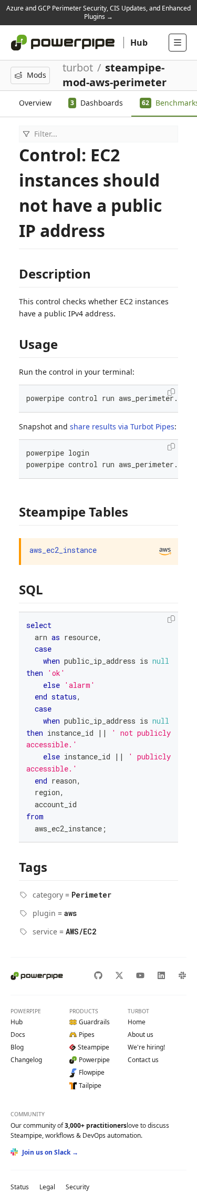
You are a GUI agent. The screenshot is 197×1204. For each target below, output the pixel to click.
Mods (36, 75)
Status (20, 1186)
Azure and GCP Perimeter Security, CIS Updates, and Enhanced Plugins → (98, 12)
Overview (35, 103)
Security (77, 1186)
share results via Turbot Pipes (122, 426)
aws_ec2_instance (63, 550)
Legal (47, 1186)
